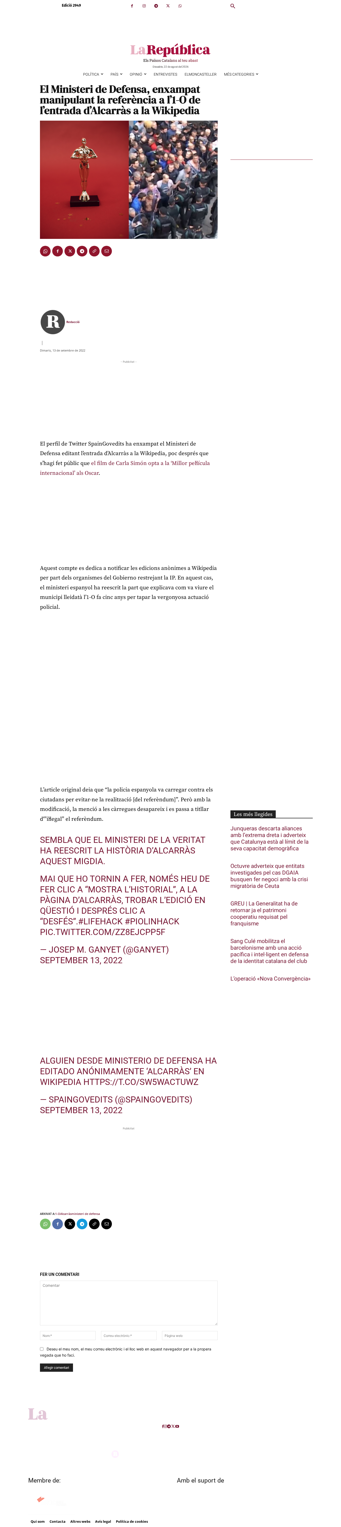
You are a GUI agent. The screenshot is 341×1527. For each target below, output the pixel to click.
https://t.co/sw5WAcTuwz (140, 1082)
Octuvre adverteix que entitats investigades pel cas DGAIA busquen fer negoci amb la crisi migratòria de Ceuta (269, 876)
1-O (57, 1214)
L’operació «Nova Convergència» (270, 979)
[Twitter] (168, 6)
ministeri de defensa (85, 1214)
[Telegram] (156, 6)
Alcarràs (65, 1214)
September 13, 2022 (81, 960)
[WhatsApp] (180, 6)
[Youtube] (177, 1426)
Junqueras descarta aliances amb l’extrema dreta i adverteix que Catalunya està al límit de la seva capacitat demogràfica (269, 838)
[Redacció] (53, 322)
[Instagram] (144, 6)
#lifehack (100, 921)
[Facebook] (132, 6)
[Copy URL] (94, 251)
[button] (232, 6)
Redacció (73, 322)
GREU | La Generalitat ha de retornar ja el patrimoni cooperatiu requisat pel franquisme (264, 914)
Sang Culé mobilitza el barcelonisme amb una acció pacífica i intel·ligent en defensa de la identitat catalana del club (269, 951)
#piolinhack (152, 921)
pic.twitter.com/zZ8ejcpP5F (102, 932)
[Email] (106, 251)
